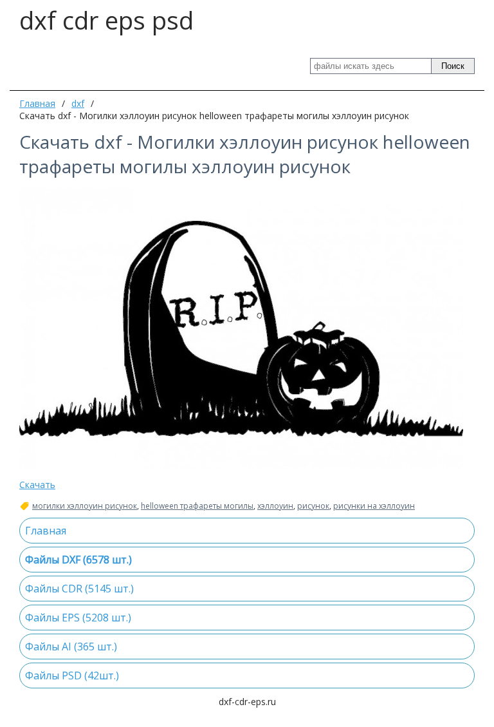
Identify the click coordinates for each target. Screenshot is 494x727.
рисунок (313, 506)
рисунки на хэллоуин (374, 506)
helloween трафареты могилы (197, 506)
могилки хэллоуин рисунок (84, 506)
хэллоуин (275, 506)
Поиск (452, 66)
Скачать (37, 484)
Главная (37, 103)
